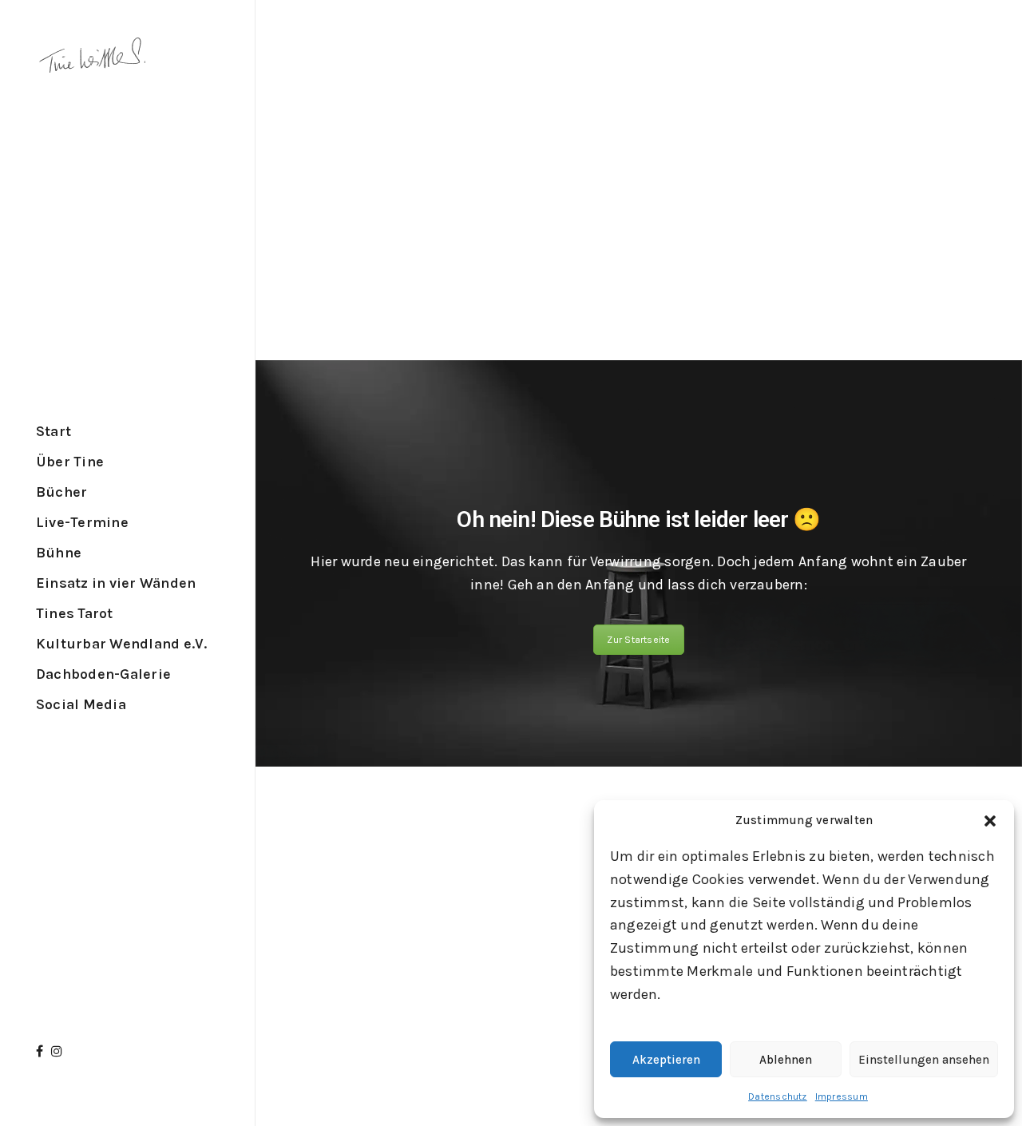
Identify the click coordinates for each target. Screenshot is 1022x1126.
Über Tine (70, 461)
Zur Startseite (638, 639)
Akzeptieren (666, 1060)
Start (53, 431)
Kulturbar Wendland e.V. (122, 643)
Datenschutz (777, 1096)
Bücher (61, 492)
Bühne (58, 552)
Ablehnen (785, 1060)
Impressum (841, 1096)
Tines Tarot (74, 613)
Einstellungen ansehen (923, 1060)
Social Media (81, 704)
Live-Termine (82, 522)
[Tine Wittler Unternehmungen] (92, 59)
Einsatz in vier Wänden (116, 583)
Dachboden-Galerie (103, 674)
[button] (990, 821)
